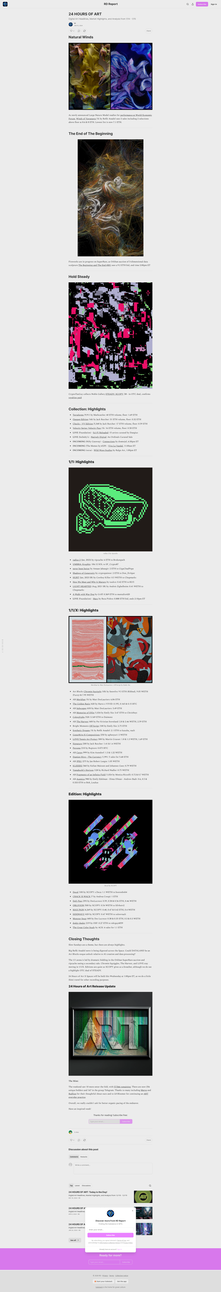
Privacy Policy (127, 1243)
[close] (132, 1211)
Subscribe (110, 1235)
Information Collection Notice (110, 1243)
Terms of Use (121, 1240)
